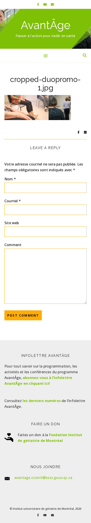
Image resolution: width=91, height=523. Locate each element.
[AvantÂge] (45, 29)
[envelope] (52, 4)
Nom (10, 179)
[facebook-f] (38, 4)
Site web (11, 222)
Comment (12, 244)
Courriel (12, 200)
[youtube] (45, 4)
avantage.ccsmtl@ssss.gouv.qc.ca (43, 477)
